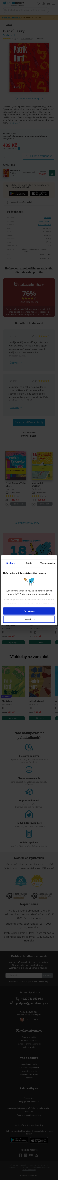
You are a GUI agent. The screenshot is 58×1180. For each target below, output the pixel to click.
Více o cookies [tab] (47, 563)
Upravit (27, 619)
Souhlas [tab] (10, 563)
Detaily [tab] (28, 563)
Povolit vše (29, 611)
